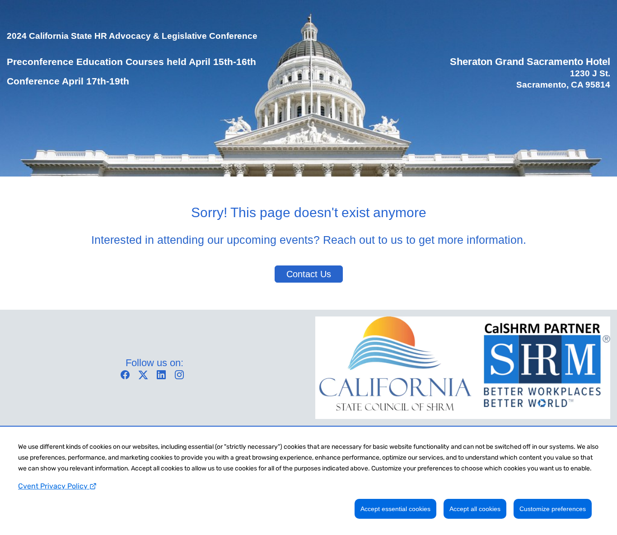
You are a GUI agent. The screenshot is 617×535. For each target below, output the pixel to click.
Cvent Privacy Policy (53, 486)
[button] (127, 377)
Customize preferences (552, 508)
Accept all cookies (474, 508)
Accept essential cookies (395, 508)
